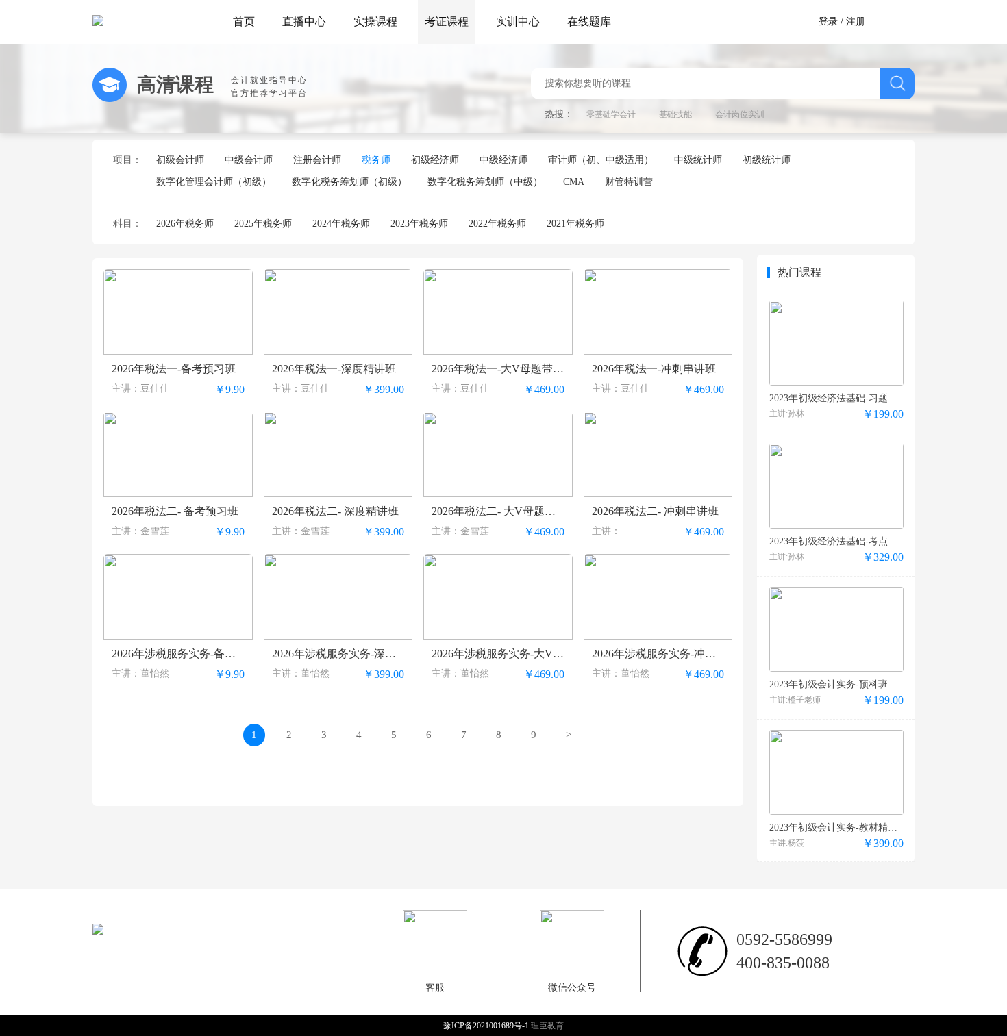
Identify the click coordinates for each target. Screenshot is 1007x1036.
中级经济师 (503, 160)
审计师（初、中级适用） (601, 160)
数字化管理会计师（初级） (213, 182)
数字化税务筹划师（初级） (349, 182)
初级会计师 (180, 160)
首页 (244, 21)
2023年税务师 (419, 223)
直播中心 (304, 21)
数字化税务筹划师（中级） (485, 182)
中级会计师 (249, 160)
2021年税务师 (575, 223)
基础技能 (675, 114)
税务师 (376, 160)
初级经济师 (435, 160)
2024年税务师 (341, 223)
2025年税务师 (263, 223)
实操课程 (375, 21)
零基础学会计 (611, 114)
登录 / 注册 (842, 21)
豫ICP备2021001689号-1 (487, 1026)
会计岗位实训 (739, 114)
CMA (573, 182)
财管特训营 (629, 182)
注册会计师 (317, 160)
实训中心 (518, 21)
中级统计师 (698, 160)
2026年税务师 (185, 223)
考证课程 (447, 21)
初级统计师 (767, 160)
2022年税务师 (497, 223)
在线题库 (589, 21)
